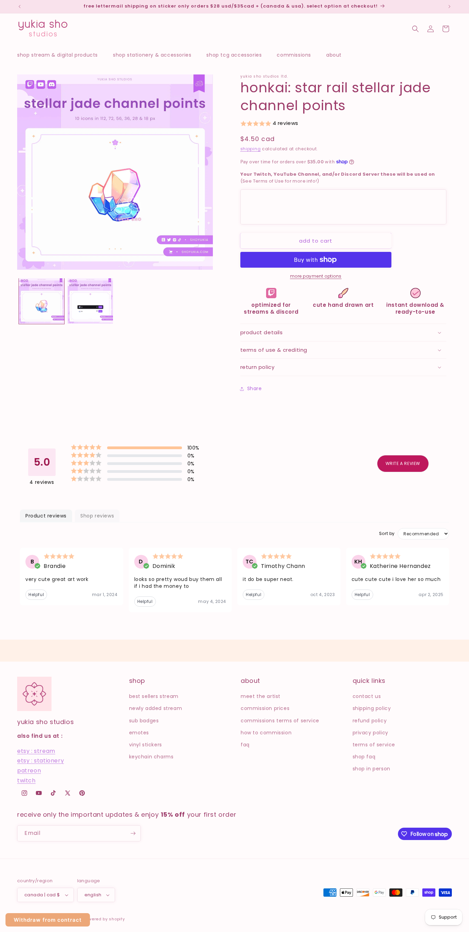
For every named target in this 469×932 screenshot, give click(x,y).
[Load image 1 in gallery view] (41, 301)
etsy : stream (36, 751)
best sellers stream (154, 696)
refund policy (370, 720)
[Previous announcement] (19, 6)
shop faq (364, 756)
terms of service (374, 744)
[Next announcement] (449, 6)
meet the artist (261, 696)
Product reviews (46, 515)
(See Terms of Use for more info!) (337, 177)
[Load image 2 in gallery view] (90, 301)
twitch (26, 780)
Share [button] (254, 388)
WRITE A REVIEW (403, 463)
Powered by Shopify (104, 919)
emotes (139, 732)
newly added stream (155, 708)
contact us (367, 696)
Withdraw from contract (48, 920)
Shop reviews (97, 515)
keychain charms (151, 756)
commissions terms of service (280, 720)
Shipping (250, 149)
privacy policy (370, 732)
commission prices (265, 708)
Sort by (387, 533)
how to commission (266, 732)
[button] (61, 55)
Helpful (36, 594)
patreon (29, 770)
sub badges (144, 720)
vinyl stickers (145, 744)
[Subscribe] (132, 833)
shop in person (371, 769)
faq (245, 744)
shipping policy (372, 708)
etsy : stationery (40, 761)
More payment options (316, 276)
